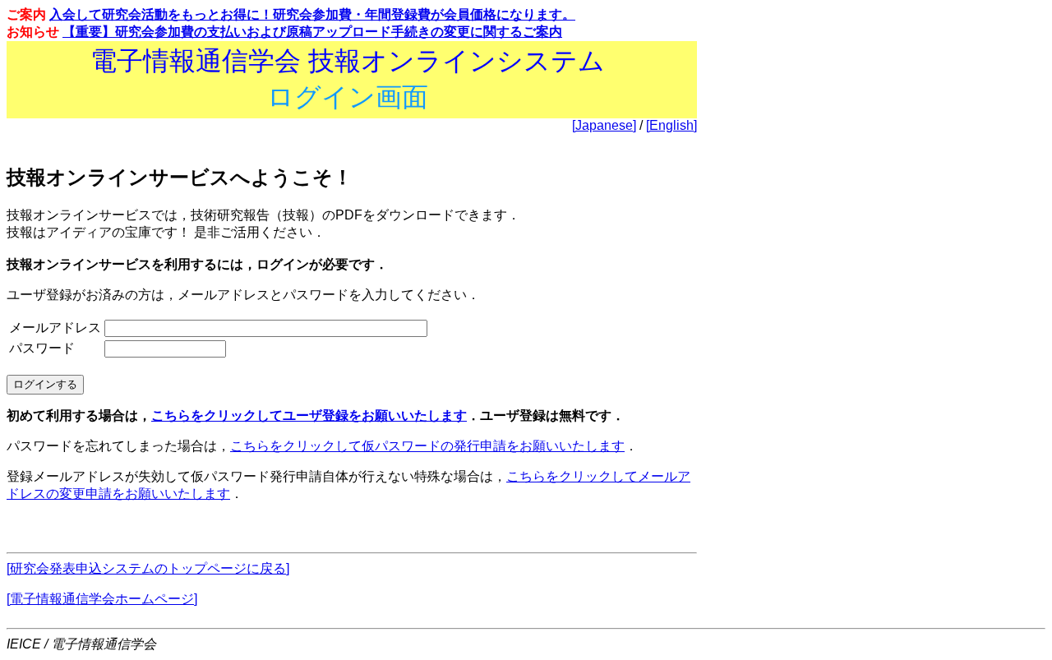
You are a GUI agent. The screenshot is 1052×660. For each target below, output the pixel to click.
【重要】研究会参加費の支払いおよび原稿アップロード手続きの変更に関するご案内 (312, 32)
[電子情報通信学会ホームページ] (102, 599)
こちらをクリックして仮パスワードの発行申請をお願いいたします (427, 446)
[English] (671, 125)
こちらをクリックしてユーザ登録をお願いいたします (309, 415)
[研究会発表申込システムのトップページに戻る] (148, 568)
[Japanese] (604, 125)
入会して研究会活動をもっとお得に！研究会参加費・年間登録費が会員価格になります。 (312, 14)
